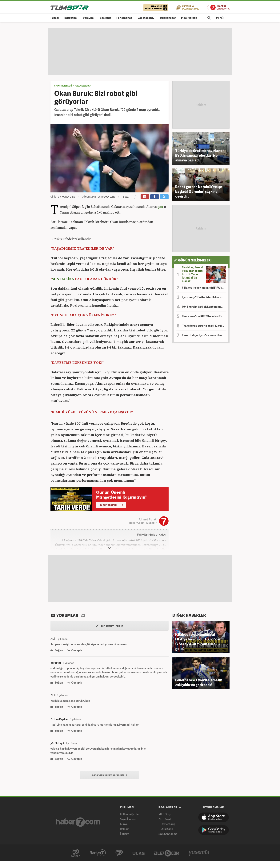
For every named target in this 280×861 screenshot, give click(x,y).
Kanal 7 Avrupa (119, 853)
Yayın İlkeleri (128, 819)
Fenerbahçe (124, 18)
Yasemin (199, 853)
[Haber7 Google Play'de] (213, 830)
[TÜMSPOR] (69, 7)
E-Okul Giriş (165, 829)
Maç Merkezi (189, 18)
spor (160, 206)
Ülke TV (139, 853)
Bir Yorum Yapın (111, 625)
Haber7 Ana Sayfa (218, 7)
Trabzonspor (168, 18)
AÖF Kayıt (164, 819)
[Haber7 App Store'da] (213, 817)
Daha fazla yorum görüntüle (108, 775)
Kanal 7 (75, 853)
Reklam (124, 829)
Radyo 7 (98, 853)
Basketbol (71, 18)
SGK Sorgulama (167, 834)
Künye (124, 824)
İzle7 (166, 853)
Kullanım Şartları (130, 814)
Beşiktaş (105, 18)
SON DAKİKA (63, 278)
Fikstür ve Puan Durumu (187, 7)
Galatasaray (146, 18)
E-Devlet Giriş (166, 824)
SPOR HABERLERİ (63, 86)
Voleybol (88, 18)
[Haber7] (78, 822)
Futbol (54, 18)
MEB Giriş (164, 814)
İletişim (124, 834)
